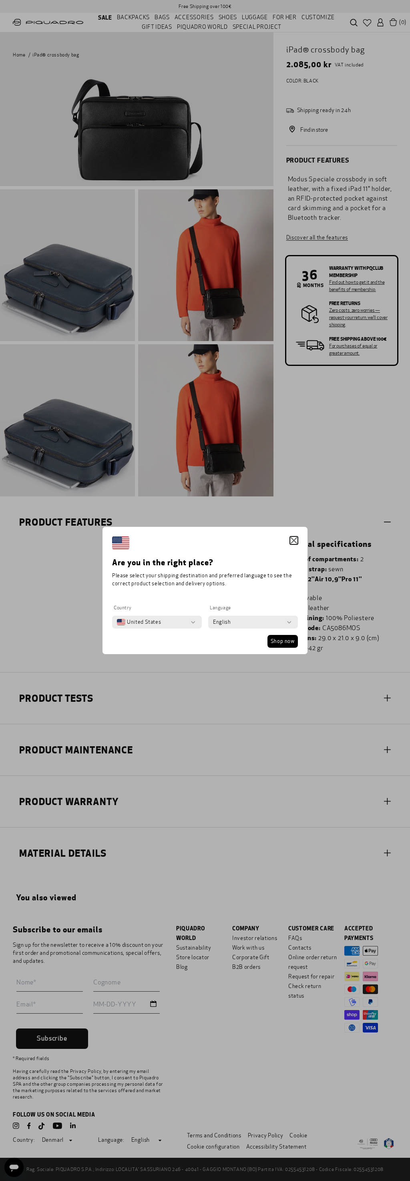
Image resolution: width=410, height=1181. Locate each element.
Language (220, 608)
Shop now (283, 641)
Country (122, 608)
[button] (294, 540)
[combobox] (139, 622)
